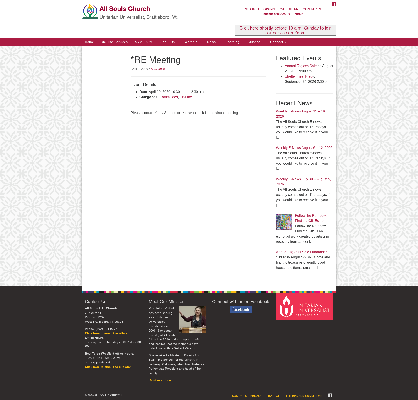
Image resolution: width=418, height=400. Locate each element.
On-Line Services (114, 42)
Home (89, 42)
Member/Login (276, 13)
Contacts (312, 9)
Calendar (289, 9)
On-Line (186, 97)
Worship (192, 42)
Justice (255, 42)
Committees (168, 97)
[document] (209, 166)
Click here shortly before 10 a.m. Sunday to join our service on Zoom (285, 30)
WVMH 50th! (144, 42)
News (212, 42)
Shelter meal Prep (299, 76)
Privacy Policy (261, 396)
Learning (233, 42)
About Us (168, 42)
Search (252, 9)
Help (299, 13)
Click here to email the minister (108, 367)
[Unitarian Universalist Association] (305, 306)
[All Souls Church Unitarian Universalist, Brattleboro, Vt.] (156, 12)
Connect (277, 42)
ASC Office (158, 69)
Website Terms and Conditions (299, 396)
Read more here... (162, 380)
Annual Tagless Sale (301, 66)
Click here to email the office (106, 333)
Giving (269, 9)
